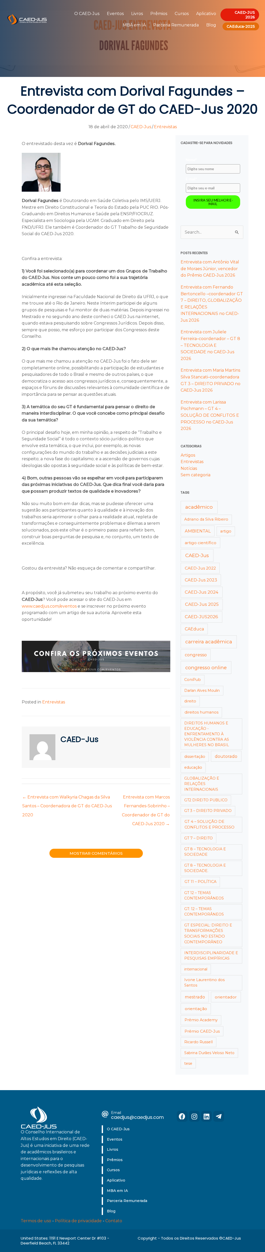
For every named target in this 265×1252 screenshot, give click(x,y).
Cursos (182, 13)
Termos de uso (36, 1220)
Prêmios (158, 13)
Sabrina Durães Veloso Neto (209, 1052)
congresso (196, 654)
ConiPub (192, 679)
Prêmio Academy (201, 1020)
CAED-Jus (141, 126)
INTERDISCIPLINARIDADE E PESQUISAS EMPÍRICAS (211, 956)
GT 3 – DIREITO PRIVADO (208, 810)
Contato (113, 1220)
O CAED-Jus (86, 13)
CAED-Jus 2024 (201, 592)
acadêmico (199, 507)
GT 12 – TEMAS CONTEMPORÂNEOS (204, 895)
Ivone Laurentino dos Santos (204, 982)
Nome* (191, 159)
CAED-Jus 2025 (202, 604)
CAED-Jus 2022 (200, 568)
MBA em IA (134, 25)
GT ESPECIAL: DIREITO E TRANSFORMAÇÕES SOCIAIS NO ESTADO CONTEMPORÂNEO (208, 933)
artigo (225, 531)
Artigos (188, 455)
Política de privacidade (78, 1220)
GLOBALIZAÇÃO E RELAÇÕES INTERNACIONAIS (201, 784)
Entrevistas (165, 126)
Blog (211, 25)
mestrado (195, 996)
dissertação (194, 756)
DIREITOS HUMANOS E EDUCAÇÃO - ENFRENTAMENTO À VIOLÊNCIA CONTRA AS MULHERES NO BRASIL (206, 734)
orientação (196, 1008)
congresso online (206, 668)
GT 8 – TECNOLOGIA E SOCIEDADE (205, 852)
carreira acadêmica (208, 642)
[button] (182, 1116)
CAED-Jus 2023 (201, 579)
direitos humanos (201, 712)
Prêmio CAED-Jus (202, 1031)
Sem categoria (195, 474)
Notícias (189, 468)
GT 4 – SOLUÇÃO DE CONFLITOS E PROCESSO (209, 824)
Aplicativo (206, 13)
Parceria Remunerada (176, 25)
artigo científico (200, 542)
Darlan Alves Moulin (202, 690)
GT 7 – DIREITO (198, 838)
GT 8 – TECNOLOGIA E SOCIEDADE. (205, 868)
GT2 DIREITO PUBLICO (205, 800)
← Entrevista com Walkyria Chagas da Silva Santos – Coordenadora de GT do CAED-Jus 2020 (67, 798)
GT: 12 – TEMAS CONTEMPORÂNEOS (204, 911)
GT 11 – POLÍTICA (200, 881)
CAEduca (194, 629)
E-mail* (191, 179)
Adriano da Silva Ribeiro (206, 519)
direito (190, 701)
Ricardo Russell (198, 1042)
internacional (195, 969)
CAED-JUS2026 (201, 616)
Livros (137, 13)
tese (188, 1063)
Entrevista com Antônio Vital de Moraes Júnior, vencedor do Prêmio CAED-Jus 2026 (210, 269)
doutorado (226, 756)
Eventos (115, 13)
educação (193, 767)
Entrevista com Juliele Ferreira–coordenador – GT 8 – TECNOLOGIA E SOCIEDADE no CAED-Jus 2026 (210, 345)
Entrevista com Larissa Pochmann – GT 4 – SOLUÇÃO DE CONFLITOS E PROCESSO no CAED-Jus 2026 (210, 415)
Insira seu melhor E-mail (213, 202)
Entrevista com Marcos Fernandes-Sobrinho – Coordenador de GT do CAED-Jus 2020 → (146, 798)
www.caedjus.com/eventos (49, 606)
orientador (226, 997)
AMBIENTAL (198, 531)
